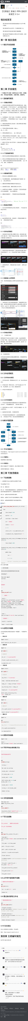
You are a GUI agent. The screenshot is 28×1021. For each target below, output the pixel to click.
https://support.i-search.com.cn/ (11, 932)
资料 (6, 8)
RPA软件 (11, 1008)
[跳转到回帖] (24, 967)
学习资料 (9, 8)
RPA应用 (22, 1008)
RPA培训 (17, 1008)
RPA (2, 1008)
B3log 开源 (6, 1015)
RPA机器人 (3, 1010)
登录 (26, 1)
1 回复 (6, 979)
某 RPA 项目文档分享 (6, 940)
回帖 (13, 8)
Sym (2, 1016)
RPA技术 (6, 1008)
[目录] (26, 6)
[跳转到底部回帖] (25, 948)
